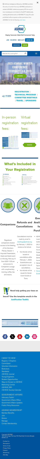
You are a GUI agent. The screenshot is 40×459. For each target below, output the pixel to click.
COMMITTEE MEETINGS (26, 97)
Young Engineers (8, 377)
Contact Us (6, 441)
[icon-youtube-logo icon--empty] (20, 337)
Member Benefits (8, 413)
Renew (4, 418)
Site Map (5, 455)
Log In (25, 45)
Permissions (6, 443)
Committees (6, 363)
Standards (5, 371)
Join (7, 40)
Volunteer (13, 40)
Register (29, 145)
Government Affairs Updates (12, 403)
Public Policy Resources (10, 405)
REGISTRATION (22, 91)
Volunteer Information (9, 366)
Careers (5, 450)
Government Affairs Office (11, 400)
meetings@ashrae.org (24, 242)
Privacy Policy (7, 448)
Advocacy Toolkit (8, 397)
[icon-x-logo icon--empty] (13, 337)
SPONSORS (30, 100)
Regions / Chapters (9, 361)
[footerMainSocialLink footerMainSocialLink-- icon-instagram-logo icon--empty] (35, 337)
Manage (5, 421)
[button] (37, 3)
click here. (23, 20)
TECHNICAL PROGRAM (25, 94)
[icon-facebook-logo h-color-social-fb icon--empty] (5, 337)
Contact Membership (9, 423)
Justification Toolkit (19, 299)
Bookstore (16, 45)
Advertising (6, 452)
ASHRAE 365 (29, 40)
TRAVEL (19, 100)
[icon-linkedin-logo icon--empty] (27, 337)
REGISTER (20, 76)
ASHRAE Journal (8, 374)
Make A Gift (21, 40)
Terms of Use (6, 446)
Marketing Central (8, 385)
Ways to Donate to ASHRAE (12, 382)
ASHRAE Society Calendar (11, 390)
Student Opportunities (10, 379)
